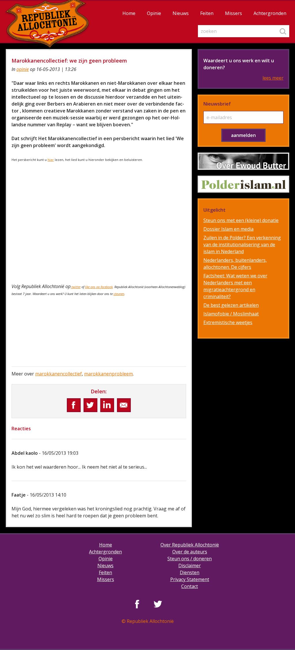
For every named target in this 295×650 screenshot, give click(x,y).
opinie (22, 69)
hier (51, 159)
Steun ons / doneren (189, 558)
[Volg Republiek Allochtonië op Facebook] (137, 604)
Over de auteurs (189, 551)
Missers (233, 13)
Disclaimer (189, 565)
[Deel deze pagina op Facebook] (74, 405)
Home (128, 13)
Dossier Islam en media (228, 229)
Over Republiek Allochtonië (189, 545)
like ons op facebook (99, 287)
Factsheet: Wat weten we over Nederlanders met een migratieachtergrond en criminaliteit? (235, 286)
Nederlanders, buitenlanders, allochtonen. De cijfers (235, 263)
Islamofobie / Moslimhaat (231, 314)
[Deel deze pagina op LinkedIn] (107, 405)
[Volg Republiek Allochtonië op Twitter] (158, 604)
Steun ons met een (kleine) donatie (241, 220)
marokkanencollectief (58, 374)
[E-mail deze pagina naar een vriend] (124, 405)
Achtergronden (270, 13)
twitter (76, 287)
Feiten (206, 13)
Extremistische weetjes (227, 322)
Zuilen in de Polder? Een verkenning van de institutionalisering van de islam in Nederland (242, 244)
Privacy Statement (189, 579)
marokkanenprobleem (108, 374)
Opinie (154, 13)
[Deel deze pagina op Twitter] (90, 405)
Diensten (189, 572)
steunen (119, 294)
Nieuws (181, 13)
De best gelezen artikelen (231, 305)
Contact (189, 586)
